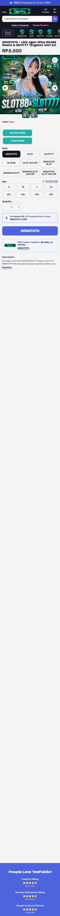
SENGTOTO (30, 231)
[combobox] (27, 19)
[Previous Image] (5, 88)
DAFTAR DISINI (17, 133)
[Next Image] (55, 88)
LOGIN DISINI (17, 141)
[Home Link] (20, 11)
